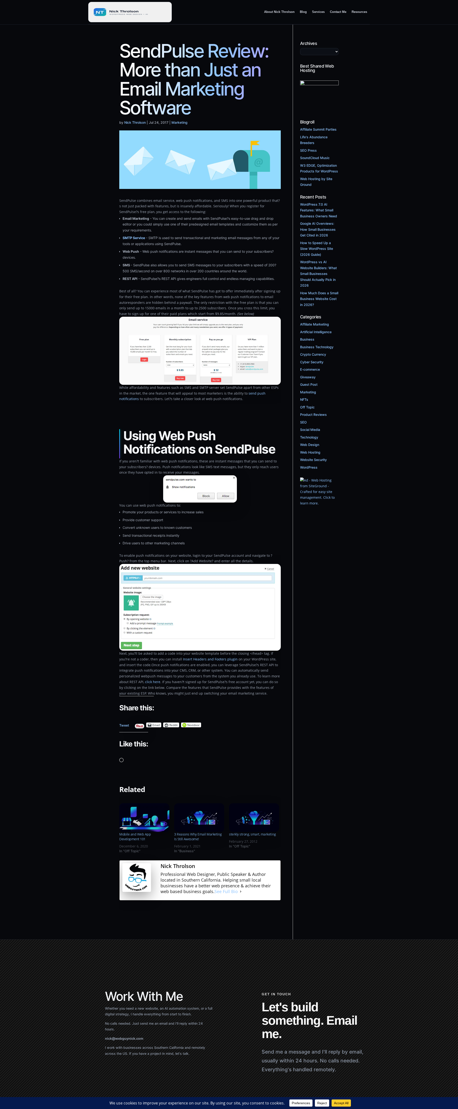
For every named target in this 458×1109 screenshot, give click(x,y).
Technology (309, 437)
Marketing (179, 122)
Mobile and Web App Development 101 (135, 836)
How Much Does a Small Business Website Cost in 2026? (319, 299)
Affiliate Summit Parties (318, 129)
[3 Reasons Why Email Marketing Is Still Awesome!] (199, 817)
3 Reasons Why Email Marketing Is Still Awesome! (198, 836)
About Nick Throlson (279, 12)
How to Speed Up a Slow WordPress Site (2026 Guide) (316, 249)
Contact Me (338, 12)
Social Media (310, 430)
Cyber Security (311, 362)
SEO (303, 422)
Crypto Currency (313, 354)
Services (318, 12)
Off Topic (307, 407)
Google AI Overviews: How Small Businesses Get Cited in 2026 (318, 229)
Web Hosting (310, 452)
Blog (303, 12)
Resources (359, 12)
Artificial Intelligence (316, 332)
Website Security (313, 460)
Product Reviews (313, 415)
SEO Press (308, 150)
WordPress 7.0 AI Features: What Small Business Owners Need (318, 210)
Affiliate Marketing (314, 324)
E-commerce (310, 369)
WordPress (308, 467)
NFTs (304, 399)
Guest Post (308, 384)
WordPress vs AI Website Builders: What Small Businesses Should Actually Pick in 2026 (318, 273)
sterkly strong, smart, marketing (252, 834)
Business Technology (316, 347)
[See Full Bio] (241, 892)
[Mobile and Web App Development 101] (144, 817)
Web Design (309, 445)
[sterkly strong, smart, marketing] (254, 817)
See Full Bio (226, 891)
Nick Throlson (135, 122)
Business (307, 339)
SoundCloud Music (315, 158)
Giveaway (308, 377)
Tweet (124, 724)
